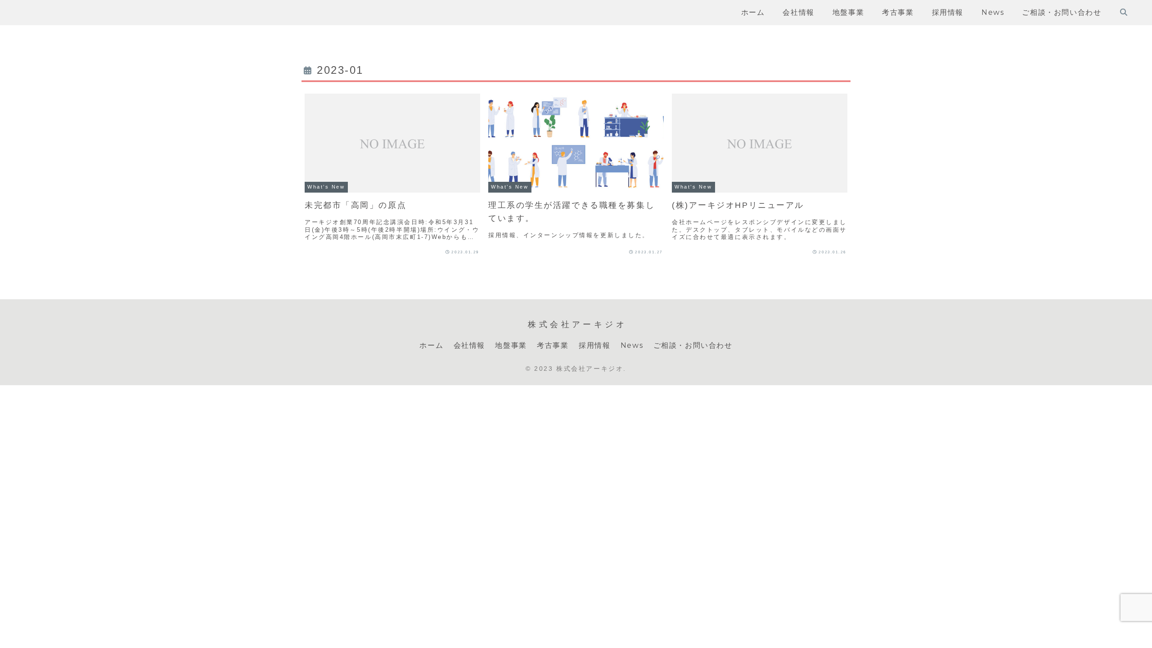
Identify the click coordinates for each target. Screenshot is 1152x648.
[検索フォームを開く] (1123, 12)
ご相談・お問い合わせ (693, 345)
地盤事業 (510, 345)
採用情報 (594, 345)
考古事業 (552, 345)
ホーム (431, 345)
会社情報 (469, 345)
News (632, 345)
